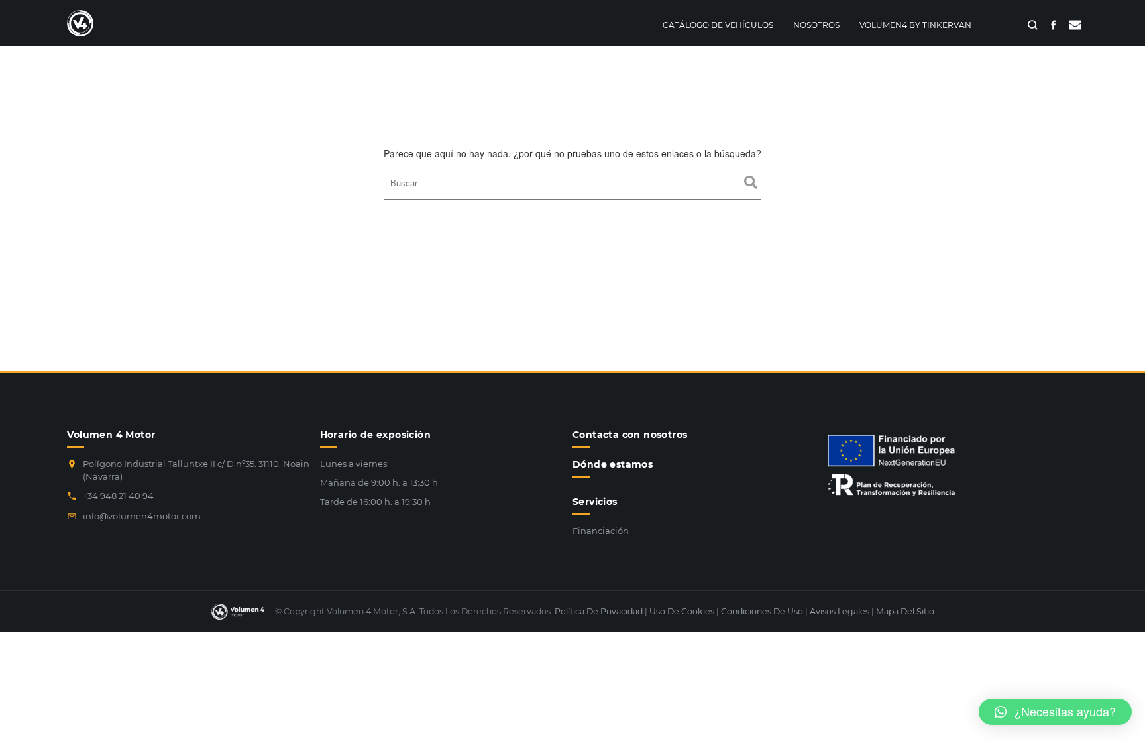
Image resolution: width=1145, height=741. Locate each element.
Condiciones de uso (762, 611)
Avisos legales (839, 611)
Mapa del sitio (905, 611)
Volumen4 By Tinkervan (915, 25)
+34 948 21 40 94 (118, 495)
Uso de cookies (681, 611)
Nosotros (816, 25)
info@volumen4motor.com (142, 516)
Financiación (600, 530)
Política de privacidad (599, 611)
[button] (1055, 712)
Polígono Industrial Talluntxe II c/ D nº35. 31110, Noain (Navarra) (196, 470)
